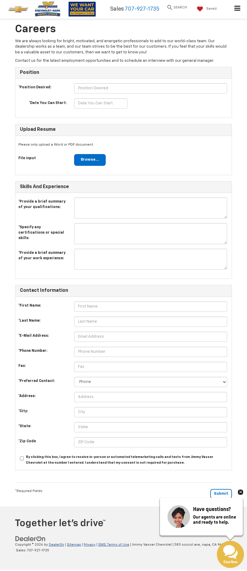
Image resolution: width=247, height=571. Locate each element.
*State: (24, 426)
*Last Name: (29, 321)
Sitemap (74, 544)
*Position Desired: (34, 87)
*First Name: (29, 306)
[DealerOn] (30, 539)
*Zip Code (27, 441)
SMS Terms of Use (113, 544)
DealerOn (56, 544)
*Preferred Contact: (36, 381)
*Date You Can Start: (48, 103)
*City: (23, 411)
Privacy (89, 544)
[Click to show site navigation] (237, 9)
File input (27, 158)
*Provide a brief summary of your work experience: (41, 254)
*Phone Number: (32, 351)
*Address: (27, 396)
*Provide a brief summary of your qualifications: (41, 203)
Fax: (22, 366)
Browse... (90, 160)
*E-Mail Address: (33, 336)
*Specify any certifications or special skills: (41, 229)
